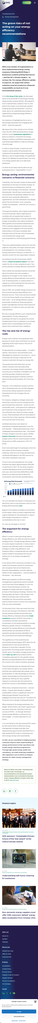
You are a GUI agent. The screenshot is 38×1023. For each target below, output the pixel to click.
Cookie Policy (14, 1020)
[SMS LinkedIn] (3, 993)
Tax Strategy (6, 984)
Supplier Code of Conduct (10, 975)
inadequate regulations (22, 134)
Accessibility (6, 966)
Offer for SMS (6, 954)
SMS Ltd (5, 932)
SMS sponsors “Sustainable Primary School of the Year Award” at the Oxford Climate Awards (18, 839)
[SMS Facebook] (10, 993)
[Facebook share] (15, 791)
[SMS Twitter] (7, 993)
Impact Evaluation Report (17, 261)
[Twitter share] (10, 791)
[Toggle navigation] (35, 3)
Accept (19, 1011)
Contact (25, 2)
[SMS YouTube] (14, 993)
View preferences (19, 1016)
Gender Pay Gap (7, 951)
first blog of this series (15, 96)
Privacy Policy (22, 1020)
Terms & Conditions (8, 981)
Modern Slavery (7, 978)
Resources (6, 947)
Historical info (6, 957)
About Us (5, 936)
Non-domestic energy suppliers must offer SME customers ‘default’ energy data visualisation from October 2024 (19, 915)
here (20, 506)
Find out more (14, 780)
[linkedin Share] (4, 791)
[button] (35, 1001)
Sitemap (5, 942)
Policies (5, 962)
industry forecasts (9, 436)
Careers (4, 939)
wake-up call (10, 654)
